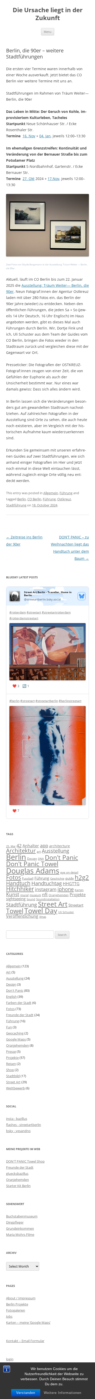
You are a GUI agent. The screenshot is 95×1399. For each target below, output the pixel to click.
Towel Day (40, 910)
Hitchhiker (20, 889)
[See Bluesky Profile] (82, 596)
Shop (10, 1069)
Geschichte (57, 878)
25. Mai (10, 846)
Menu (47, 32)
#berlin (14, 701)
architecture (59, 846)
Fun (9, 1027)
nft (45, 894)
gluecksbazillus (17, 1173)
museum (35, 895)
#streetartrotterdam (56, 612)
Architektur (21, 850)
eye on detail (69, 872)
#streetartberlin (46, 701)
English (11, 996)
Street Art (52, 904)
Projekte (78, 894)
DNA (41, 859)
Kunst (12, 894)
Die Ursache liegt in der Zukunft (48, 14)
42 (19, 846)
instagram (45, 889)
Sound (31, 899)
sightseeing (16, 898)
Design (32, 858)
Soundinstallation (48, 899)
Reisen (11, 1063)
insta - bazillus (16, 1118)
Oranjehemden (59, 895)
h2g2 (82, 877)
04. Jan (45, 135)
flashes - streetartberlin (23, 1124)
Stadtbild (13, 1076)
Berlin (21, 499)
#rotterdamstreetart (23, 618)
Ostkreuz (64, 499)
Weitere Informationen (62, 1393)
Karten (79, 890)
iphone (66, 889)
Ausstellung (55, 850)
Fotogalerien (15, 1310)
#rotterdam (17, 612)
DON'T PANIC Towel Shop (25, 1161)
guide (69, 878)
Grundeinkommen (20, 1228)
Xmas (42, 917)
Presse (11, 1051)
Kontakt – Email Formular (25, 1340)
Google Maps (16, 1039)
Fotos (13, 877)
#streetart (34, 612)
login (9, 1359)
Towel (14, 910)
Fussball (27, 878)
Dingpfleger (15, 1222)
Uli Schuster (66, 912)
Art (8, 972)
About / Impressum (20, 1298)
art (39, 851)
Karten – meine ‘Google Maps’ (28, 1322)
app (44, 846)
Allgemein (50, 493)
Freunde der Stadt (19, 1015)
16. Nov (29, 135)
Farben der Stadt (18, 1002)
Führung (66, 493)
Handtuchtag (46, 883)
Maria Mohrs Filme (20, 1234)
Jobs (9, 1316)
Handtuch (18, 883)
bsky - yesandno (18, 1131)
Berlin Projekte (17, 1304)
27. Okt (28, 178)
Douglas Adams (32, 871)
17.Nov (53, 178)
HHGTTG (71, 883)
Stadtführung (16, 505)
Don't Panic (61, 857)
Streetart (75, 905)
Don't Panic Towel (32, 864)
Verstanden (25, 1393)
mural (24, 895)
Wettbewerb (15, 1088)
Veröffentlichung (22, 916)
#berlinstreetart (70, 701)
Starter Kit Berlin (18, 1185)
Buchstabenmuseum (21, 1216)
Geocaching (15, 1033)
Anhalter (31, 846)
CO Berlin (34, 499)
